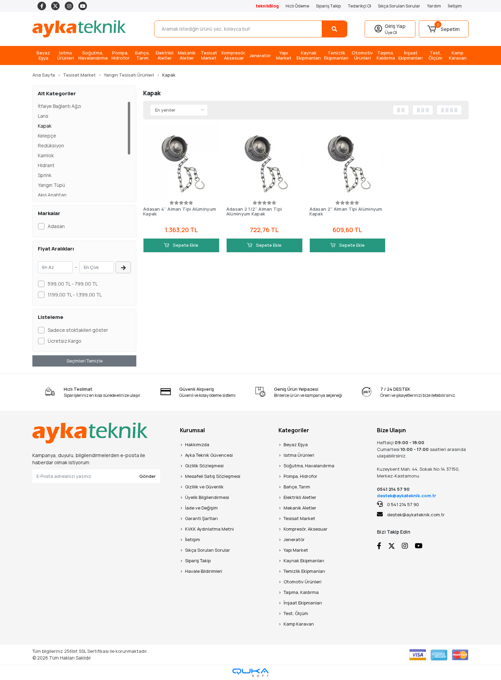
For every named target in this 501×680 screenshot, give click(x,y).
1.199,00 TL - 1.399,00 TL (75, 294)
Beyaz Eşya (296, 444)
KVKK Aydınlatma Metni (209, 529)
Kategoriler (293, 430)
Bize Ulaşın (391, 430)
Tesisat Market (299, 518)
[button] (444, 28)
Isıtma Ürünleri (299, 455)
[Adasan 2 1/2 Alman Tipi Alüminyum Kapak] (264, 161)
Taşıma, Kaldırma (301, 592)
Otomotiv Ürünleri (302, 582)
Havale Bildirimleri (203, 571)
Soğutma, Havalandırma (309, 466)
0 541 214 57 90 (402, 504)
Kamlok (46, 155)
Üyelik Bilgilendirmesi (207, 497)
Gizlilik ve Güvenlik (204, 487)
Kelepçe (47, 135)
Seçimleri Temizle (84, 361)
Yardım (434, 6)
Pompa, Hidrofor (300, 476)
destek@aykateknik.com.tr (406, 495)
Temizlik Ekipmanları (304, 571)
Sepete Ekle (185, 245)
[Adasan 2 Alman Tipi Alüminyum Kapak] (347, 161)
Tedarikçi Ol (359, 6)
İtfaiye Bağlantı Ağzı (59, 106)
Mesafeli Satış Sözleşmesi (212, 476)
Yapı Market (296, 550)
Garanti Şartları (201, 518)
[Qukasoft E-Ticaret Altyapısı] (250, 672)
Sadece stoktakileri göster (78, 330)
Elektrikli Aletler (300, 497)
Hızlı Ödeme (297, 6)
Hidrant (46, 165)
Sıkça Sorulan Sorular (399, 6)
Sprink (44, 175)
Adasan (56, 226)
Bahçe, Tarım (297, 487)
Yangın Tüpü (51, 185)
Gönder (147, 476)
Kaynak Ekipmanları (304, 560)
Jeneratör (294, 539)
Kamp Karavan (299, 624)
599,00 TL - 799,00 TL (73, 283)
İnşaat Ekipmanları (303, 603)
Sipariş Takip (328, 6)
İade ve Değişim (201, 508)
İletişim (455, 6)
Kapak (44, 126)
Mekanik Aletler (300, 508)
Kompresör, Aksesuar (306, 529)
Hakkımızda (197, 444)
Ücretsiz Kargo (64, 341)
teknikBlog (267, 6)
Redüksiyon (51, 145)
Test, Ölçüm (296, 613)
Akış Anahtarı (52, 195)
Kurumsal (192, 430)
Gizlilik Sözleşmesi (204, 466)
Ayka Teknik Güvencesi (209, 455)
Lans (43, 116)
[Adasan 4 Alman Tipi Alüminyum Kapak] (181, 161)
